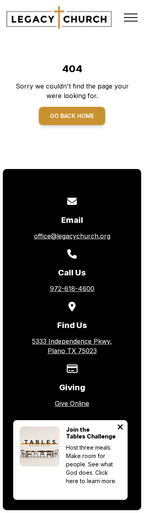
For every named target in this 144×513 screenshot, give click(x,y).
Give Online (72, 403)
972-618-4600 (72, 289)
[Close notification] (120, 427)
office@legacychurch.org (72, 236)
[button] (131, 17)
